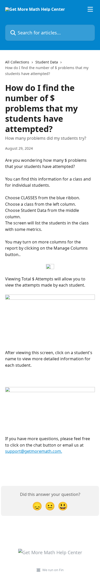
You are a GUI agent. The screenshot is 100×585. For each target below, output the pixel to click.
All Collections (17, 62)
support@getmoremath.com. (33, 451)
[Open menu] (90, 9)
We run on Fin (53, 570)
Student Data (46, 62)
